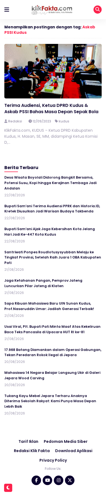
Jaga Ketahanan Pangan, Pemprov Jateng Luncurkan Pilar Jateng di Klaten (43, 283)
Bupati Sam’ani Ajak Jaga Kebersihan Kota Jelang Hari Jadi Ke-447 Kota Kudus (49, 232)
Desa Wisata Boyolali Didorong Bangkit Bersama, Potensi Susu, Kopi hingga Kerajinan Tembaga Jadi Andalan (50, 183)
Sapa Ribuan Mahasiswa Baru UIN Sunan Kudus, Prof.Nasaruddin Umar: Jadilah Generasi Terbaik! (49, 306)
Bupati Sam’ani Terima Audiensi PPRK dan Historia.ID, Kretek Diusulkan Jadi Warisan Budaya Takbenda (52, 209)
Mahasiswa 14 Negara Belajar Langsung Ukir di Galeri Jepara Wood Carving (52, 375)
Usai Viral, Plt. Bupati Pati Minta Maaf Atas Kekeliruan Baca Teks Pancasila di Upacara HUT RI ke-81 (52, 329)
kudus (64, 121)
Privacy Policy (53, 460)
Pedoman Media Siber (66, 441)
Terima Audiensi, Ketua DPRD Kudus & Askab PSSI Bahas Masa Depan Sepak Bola (51, 108)
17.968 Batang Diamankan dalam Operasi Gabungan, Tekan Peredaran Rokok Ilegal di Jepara (52, 352)
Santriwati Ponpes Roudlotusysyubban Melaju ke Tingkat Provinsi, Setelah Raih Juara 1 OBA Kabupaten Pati (52, 257)
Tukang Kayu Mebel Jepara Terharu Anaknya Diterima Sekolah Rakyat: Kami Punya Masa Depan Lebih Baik (50, 401)
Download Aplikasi (73, 450)
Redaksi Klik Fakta (32, 450)
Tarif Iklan (28, 441)
